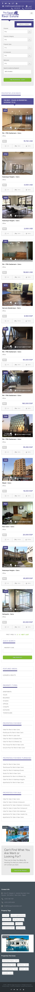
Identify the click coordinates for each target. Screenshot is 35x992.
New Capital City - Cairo (10, 969)
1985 (5, 198)
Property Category (9, 36)
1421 (5, 504)
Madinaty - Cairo (23, 965)
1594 (5, 373)
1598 (5, 329)
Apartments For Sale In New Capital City (15, 814)
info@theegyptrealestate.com (14, 6)
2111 (5, 110)
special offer (6, 919)
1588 (5, 416)
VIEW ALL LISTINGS (24, 24)
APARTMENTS (7, 692)
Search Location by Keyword (11, 68)
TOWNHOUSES (7, 713)
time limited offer (8, 928)
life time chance (18, 919)
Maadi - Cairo (6, 483)
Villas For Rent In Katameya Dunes (13, 770)
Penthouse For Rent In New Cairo (13, 732)
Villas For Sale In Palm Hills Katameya (14, 811)
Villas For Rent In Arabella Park (12, 738)
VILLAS (5, 695)
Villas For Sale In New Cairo (11, 799)
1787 (5, 241)
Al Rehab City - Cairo (9, 965)
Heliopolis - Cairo (8, 614)
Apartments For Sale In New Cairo (13, 817)
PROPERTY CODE (9, 647)
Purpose (6, 28)
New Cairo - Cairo (8, 527)
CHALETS (6, 707)
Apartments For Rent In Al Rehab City (14, 776)
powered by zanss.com (27, 986)
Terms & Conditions (15, 986)
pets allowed (20, 928)
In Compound (7, 52)
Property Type (7, 44)
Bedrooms (6, 60)
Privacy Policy (5, 986)
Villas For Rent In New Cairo (11, 729)
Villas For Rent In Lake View (11, 735)
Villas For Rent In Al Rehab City (12, 741)
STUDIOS (5, 701)
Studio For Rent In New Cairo (12, 773)
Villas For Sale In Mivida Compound (14, 802)
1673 (5, 285)
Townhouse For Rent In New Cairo (13, 767)
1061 (5, 548)
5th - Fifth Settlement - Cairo (11, 133)
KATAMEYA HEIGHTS (9, 675)
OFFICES (5, 704)
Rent (4, 141)
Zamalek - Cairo (7, 973)
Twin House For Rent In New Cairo (13, 745)
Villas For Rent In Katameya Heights (14, 779)
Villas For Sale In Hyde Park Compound (15, 808)
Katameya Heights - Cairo (10, 177)
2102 (5, 154)
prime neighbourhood (18, 915)
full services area (8, 923)
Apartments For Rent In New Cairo (13, 782)
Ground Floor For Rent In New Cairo (14, 748)
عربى (30, 6)
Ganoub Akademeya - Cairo (11, 308)
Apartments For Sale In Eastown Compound (16, 805)
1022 (5, 591)
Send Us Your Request (20, 870)
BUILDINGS (6, 698)
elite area (19, 923)
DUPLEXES (6, 710)
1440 (5, 460)
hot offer (5, 915)
